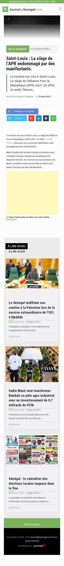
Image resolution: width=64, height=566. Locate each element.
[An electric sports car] (32, 276)
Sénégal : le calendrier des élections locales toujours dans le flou (31, 483)
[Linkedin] (39, 118)
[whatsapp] (53, 118)
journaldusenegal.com (41, 537)
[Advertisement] (32, 193)
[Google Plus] (31, 118)
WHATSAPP (11, 219)
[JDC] (22, 9)
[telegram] (46, 118)
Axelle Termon (26, 96)
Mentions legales (32, 524)
